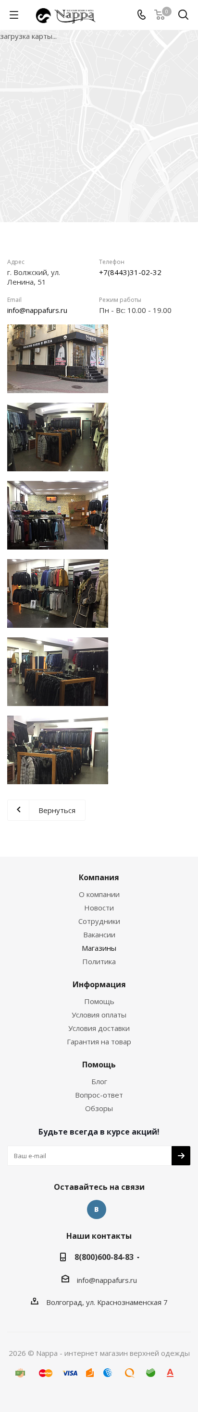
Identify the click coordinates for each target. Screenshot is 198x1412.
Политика (99, 961)
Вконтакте (96, 1209)
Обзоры (99, 1108)
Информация (99, 984)
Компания (99, 877)
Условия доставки (99, 1028)
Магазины (99, 948)
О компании (99, 894)
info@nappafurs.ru (37, 310)
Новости (99, 907)
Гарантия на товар (99, 1041)
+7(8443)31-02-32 (130, 272)
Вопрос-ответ (99, 1095)
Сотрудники (99, 921)
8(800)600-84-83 (104, 1257)
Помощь (99, 1001)
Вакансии (99, 934)
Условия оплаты (99, 1014)
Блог (99, 1081)
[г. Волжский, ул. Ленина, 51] (57, 358)
